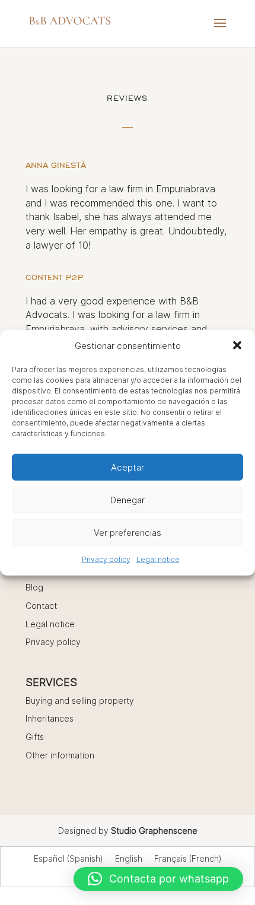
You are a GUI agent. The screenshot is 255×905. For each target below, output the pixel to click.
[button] (237, 345)
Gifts (35, 737)
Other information (60, 755)
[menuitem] (68, 858)
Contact (41, 606)
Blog (34, 587)
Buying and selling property (80, 701)
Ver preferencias (127, 532)
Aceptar (127, 467)
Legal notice (158, 559)
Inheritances (50, 718)
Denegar (127, 500)
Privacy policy (106, 559)
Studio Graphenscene (154, 830)
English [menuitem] (128, 859)
